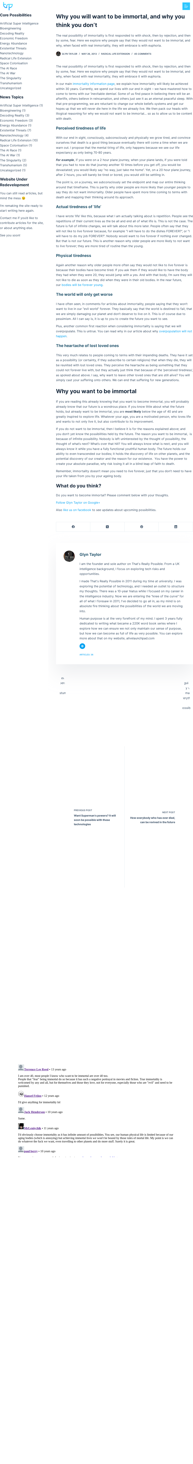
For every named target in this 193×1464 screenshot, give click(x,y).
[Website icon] (82, 646)
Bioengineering (10, 28)
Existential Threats (13, 48)
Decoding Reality (12, 33)
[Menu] (186, 6)
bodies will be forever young (82, 285)
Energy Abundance (13, 43)
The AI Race (8, 68)
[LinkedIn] (176, 527)
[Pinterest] (142, 527)
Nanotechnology (12, 53)
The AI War (7, 73)
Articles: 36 (86, 654)
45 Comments (142, 53)
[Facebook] (73, 527)
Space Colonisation (14, 63)
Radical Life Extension (115, 53)
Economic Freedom (14, 38)
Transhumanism (11, 83)
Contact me (8, 218)
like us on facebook (77, 510)
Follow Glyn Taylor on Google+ (78, 502)
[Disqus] (96, 1009)
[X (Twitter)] (107, 527)
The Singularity (10, 78)
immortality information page (94, 84)
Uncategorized (10, 88)
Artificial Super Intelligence (19, 23)
